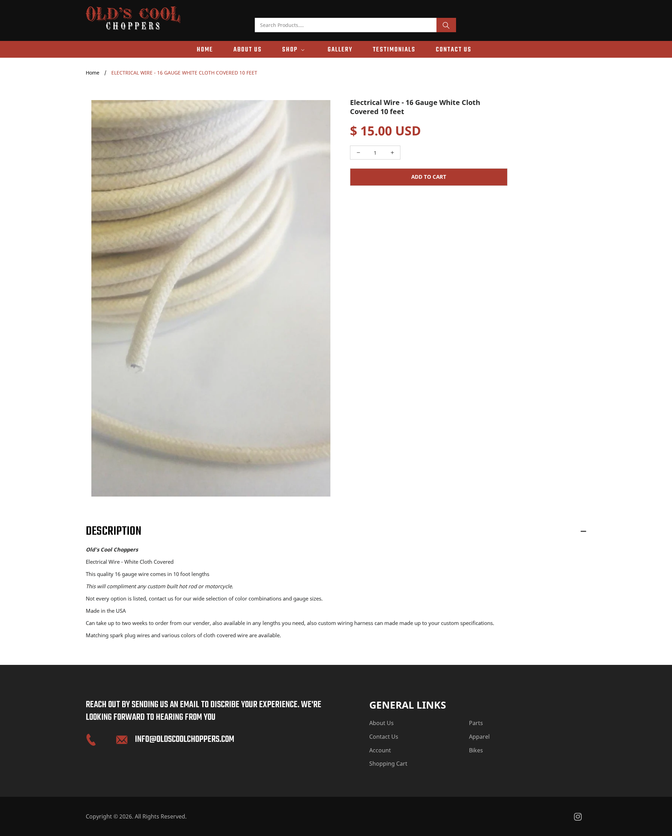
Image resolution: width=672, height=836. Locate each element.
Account (380, 750)
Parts (476, 723)
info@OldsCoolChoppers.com (184, 739)
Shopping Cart (388, 763)
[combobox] (346, 25)
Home (92, 72)
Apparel (479, 736)
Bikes (476, 750)
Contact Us (383, 736)
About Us (381, 723)
